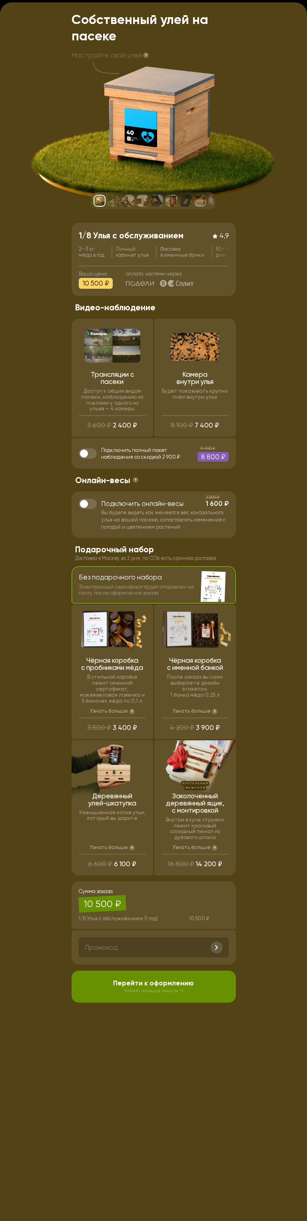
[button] (146, 56)
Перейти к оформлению (153, 986)
